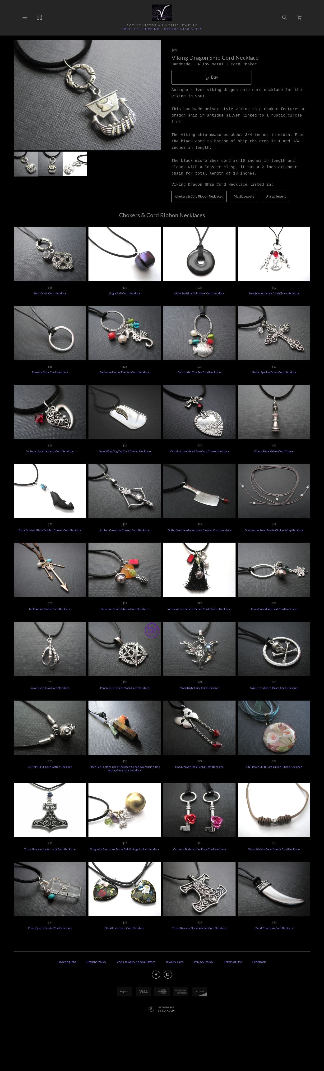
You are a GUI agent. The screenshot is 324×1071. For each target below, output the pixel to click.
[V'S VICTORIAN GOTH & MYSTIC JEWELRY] (161, 12)
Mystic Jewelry (244, 196)
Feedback (259, 962)
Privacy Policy (203, 962)
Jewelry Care (175, 962)
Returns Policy (96, 962)
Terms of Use (233, 962)
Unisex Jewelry (276, 196)
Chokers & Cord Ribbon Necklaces (199, 196)
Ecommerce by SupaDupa (167, 1009)
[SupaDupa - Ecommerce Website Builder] (151, 1009)
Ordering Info (66, 962)
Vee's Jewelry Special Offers (136, 962)
